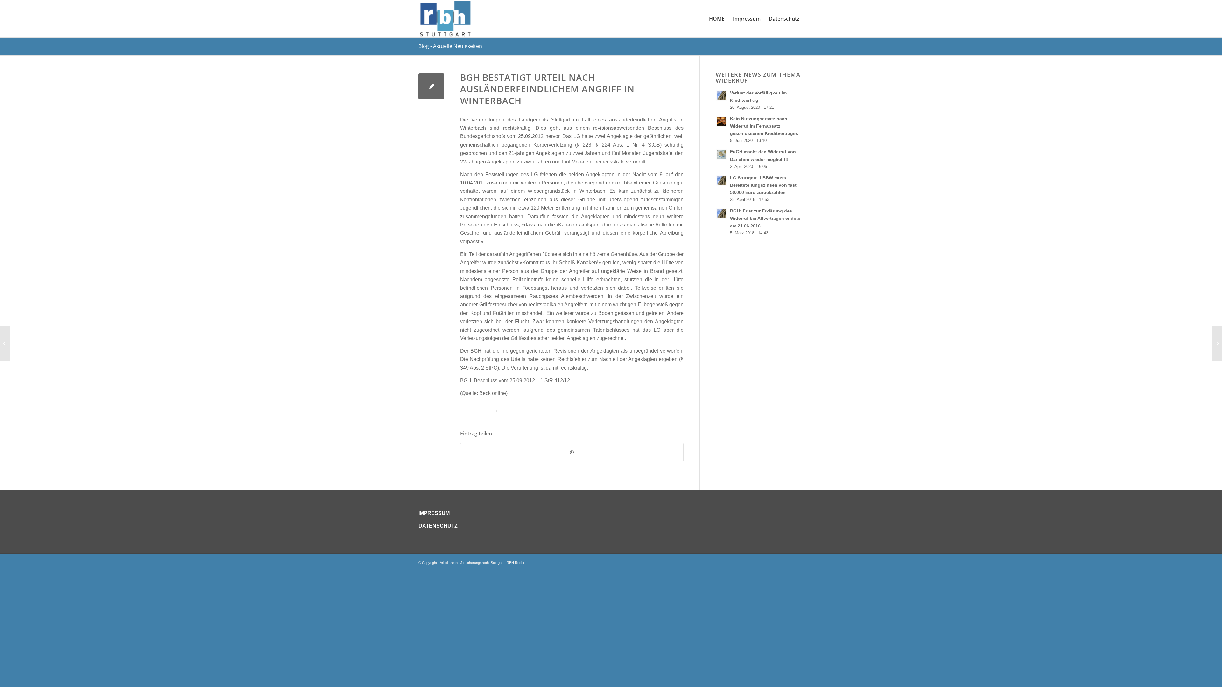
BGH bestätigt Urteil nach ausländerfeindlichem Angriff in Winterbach (547, 89)
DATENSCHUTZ (438, 526)
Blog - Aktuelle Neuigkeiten (450, 46)
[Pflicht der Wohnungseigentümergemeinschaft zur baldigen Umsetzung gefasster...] (5, 343)
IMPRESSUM (434, 513)
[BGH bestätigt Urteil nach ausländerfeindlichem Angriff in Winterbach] (431, 86)
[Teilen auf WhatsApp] (571, 452)
